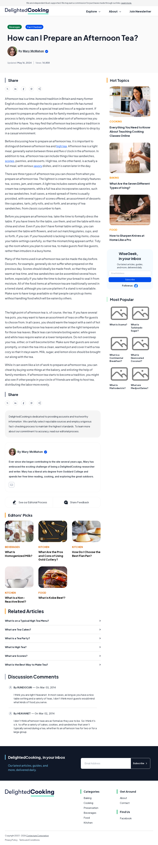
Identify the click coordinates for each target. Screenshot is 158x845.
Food (42, 592)
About (123, 798)
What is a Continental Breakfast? (116, 357)
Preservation (91, 807)
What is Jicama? (118, 324)
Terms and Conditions (29, 840)
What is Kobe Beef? (51, 597)
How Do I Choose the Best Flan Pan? (86, 553)
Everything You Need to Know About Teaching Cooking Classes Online (130, 131)
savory (37, 166)
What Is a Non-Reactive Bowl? (15, 599)
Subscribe (130, 279)
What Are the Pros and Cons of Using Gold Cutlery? (50, 555)
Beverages (12, 547)
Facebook (126, 818)
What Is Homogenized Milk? (18, 553)
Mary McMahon (33, 51)
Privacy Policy (11, 840)
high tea (61, 146)
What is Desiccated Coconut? (137, 357)
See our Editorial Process (33, 502)
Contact (125, 802)
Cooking (116, 121)
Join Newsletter (140, 11)
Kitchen (43, 547)
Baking (114, 177)
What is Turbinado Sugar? (136, 327)
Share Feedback (79, 502)
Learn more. (126, 3)
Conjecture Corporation (37, 836)
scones (9, 161)
